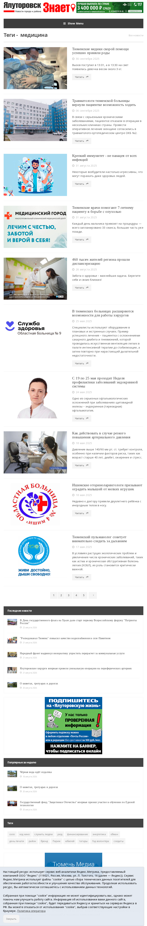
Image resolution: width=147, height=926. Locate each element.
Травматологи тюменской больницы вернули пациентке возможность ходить (104, 103)
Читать (80, 77)
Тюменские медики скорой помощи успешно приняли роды (100, 51)
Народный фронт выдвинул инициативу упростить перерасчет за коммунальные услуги (72, 653)
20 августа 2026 (30, 687)
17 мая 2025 (84, 547)
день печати (16, 841)
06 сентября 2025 (87, 110)
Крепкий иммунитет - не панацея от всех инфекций (104, 158)
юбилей (69, 841)
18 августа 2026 (30, 776)
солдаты (118, 841)
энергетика (99, 834)
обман (114, 834)
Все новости (136, 35)
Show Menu (76, 23)
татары (83, 841)
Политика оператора (31, 911)
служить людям (43, 834)
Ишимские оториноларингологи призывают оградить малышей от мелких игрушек (107, 487)
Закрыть (11, 918)
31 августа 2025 (86, 165)
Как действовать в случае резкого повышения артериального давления (101, 435)
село (12, 834)
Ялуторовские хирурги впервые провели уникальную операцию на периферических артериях (76, 668)
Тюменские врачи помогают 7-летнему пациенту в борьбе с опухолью (103, 210)
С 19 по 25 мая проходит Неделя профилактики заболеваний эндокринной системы (105, 382)
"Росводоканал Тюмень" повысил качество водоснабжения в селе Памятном (65, 638)
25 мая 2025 (84, 321)
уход (60, 834)
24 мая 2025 (84, 392)
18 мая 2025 (84, 443)
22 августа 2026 (30, 627)
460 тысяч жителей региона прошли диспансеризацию (101, 261)
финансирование (77, 834)
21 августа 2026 (30, 642)
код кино (25, 834)
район (32, 841)
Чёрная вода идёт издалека (36, 772)
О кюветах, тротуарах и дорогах (39, 683)
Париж (56, 841)
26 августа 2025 (86, 269)
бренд (44, 841)
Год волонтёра (100, 841)
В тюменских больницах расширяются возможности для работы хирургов (103, 313)
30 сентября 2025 (87, 58)
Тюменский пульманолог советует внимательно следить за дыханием (99, 539)
